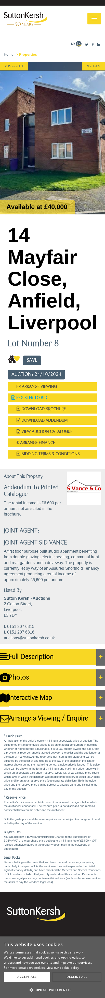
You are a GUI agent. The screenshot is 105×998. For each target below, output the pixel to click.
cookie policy (69, 967)
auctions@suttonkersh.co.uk (29, 638)
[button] (52, 989)
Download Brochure (43, 409)
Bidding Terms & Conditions (50, 454)
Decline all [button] (77, 977)
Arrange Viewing (39, 386)
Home (9, 54)
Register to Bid (31, 397)
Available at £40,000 (36, 207)
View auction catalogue (46, 431)
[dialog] (52, 967)
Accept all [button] (26, 977)
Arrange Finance (37, 443)
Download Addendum (44, 420)
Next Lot (92, 66)
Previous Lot (15, 66)
